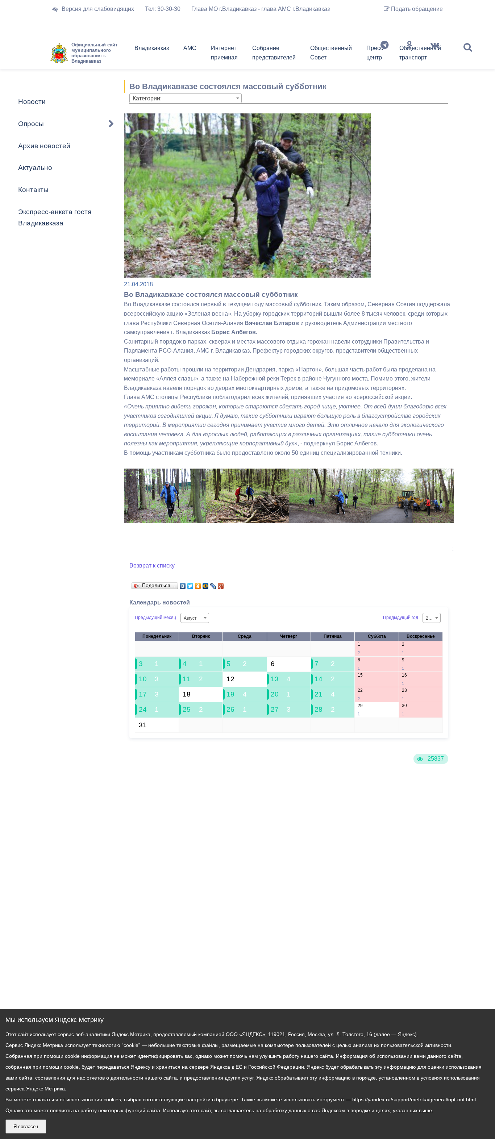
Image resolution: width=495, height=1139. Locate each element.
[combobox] (185, 98)
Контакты (33, 190)
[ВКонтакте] (183, 584)
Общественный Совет (331, 53)
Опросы (31, 124)
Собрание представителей (274, 53)
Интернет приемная (224, 53)
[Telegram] (384, 54)
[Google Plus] (221, 584)
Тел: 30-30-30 (162, 9)
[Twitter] (190, 584)
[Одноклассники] (409, 54)
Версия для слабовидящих (98, 9)
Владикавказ (151, 48)
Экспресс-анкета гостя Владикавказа (54, 217)
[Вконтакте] (434, 54)
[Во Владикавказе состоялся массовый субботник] (165, 521)
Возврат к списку (152, 565)
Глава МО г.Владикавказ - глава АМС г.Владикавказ (260, 9)
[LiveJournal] (213, 584)
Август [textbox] (190, 618)
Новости (32, 101)
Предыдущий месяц (155, 617)
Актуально (35, 167)
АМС (189, 48)
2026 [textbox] (431, 618)
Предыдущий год (400, 617)
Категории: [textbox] (147, 98)
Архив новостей (44, 146)
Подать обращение (416, 9)
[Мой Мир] (205, 584)
